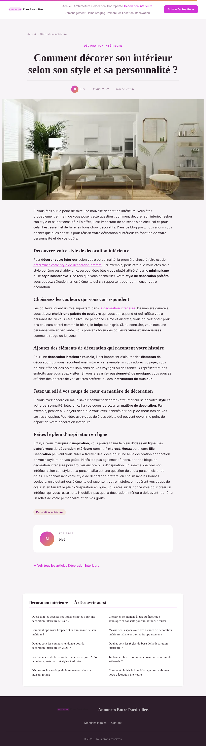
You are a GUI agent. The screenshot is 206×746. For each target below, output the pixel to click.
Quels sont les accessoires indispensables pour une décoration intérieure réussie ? (63, 619)
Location (128, 13)
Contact (116, 722)
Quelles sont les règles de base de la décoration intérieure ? (138, 645)
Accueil (67, 6)
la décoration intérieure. (118, 308)
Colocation (98, 6)
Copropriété (115, 6)
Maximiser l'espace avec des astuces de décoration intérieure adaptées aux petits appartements (140, 632)
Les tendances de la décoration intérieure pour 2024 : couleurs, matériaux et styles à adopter (64, 659)
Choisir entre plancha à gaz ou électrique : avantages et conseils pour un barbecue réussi (137, 619)
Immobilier (114, 13)
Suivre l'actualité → (181, 9)
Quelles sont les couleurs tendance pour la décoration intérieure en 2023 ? (58, 645)
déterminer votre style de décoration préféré (67, 265)
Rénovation (142, 13)
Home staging (96, 13)
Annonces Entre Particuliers (123, 709)
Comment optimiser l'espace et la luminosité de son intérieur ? (64, 632)
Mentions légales (95, 722)
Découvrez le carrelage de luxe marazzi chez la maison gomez (61, 672)
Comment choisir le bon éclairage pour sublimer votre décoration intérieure (139, 672)
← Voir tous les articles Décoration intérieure (66, 565)
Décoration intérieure (138, 6)
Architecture (82, 6)
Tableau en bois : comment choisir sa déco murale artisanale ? (140, 659)
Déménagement (75, 13)
